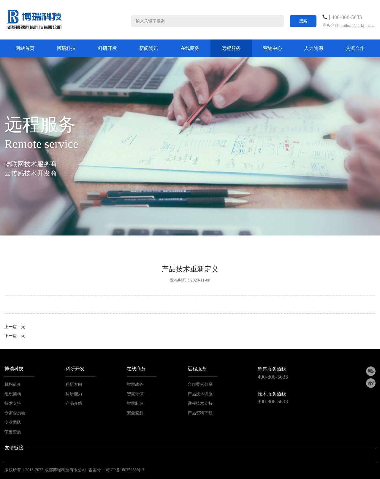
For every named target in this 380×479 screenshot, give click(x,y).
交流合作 (355, 48)
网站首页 (24, 48)
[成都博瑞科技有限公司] (34, 19)
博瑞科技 (66, 48)
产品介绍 (74, 403)
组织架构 (12, 394)
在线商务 (190, 48)
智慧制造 (135, 403)
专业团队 (12, 422)
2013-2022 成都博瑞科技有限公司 (55, 470)
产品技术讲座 (200, 394)
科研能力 (74, 394)
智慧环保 (135, 394)
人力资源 (313, 48)
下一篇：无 (14, 335)
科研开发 (107, 48)
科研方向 (74, 384)
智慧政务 (135, 384)
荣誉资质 (12, 432)
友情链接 (13, 447)
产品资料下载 (200, 413)
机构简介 (12, 384)
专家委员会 (14, 413)
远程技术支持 (200, 403)
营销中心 (272, 48)
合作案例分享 (200, 384)
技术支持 (12, 403)
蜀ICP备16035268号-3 (124, 470)
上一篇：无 (14, 327)
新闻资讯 (148, 48)
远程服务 (231, 48)
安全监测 (135, 413)
